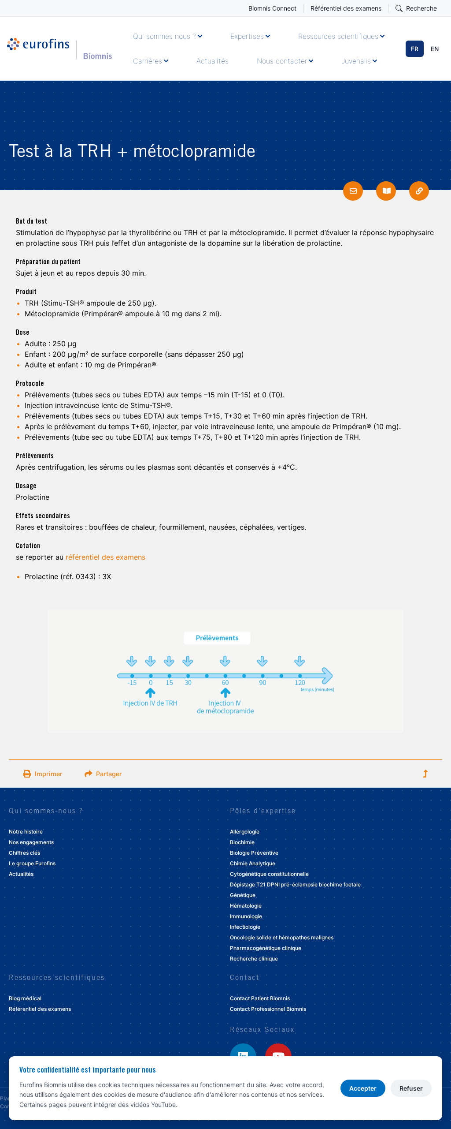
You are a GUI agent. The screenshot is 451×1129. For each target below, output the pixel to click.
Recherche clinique (254, 958)
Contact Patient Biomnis (260, 998)
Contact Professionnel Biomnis (268, 1009)
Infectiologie (245, 926)
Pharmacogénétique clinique (265, 948)
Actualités (212, 60)
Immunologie (246, 916)
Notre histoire (26, 831)
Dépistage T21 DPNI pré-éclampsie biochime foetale (295, 884)
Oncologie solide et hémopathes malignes (281, 937)
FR (414, 48)
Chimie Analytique (252, 863)
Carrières (147, 60)
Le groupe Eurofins (32, 863)
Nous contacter (282, 60)
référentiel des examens (105, 557)
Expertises (247, 36)
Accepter (363, 1088)
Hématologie (246, 905)
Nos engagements (31, 842)
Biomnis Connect (272, 8)
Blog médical (25, 998)
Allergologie (244, 831)
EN (435, 48)
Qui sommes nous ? (164, 36)
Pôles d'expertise (263, 811)
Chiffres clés (24, 852)
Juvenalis (356, 60)
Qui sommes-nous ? (46, 811)
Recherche (421, 8)
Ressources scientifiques (338, 36)
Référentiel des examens (346, 8)
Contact (244, 978)
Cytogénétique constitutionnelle (269, 874)
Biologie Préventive (254, 852)
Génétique (242, 895)
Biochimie (242, 842)
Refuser (411, 1088)
